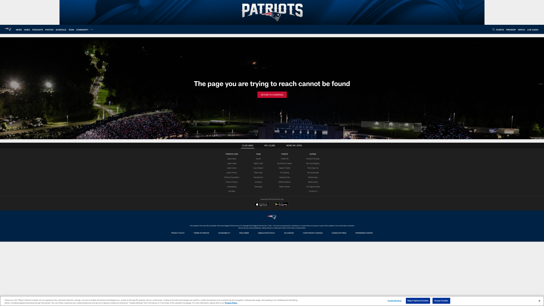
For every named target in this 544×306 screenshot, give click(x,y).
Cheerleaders (232, 187)
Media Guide (313, 182)
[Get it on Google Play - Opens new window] (281, 205)
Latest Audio (231, 168)
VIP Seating (284, 173)
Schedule (258, 182)
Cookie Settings (339, 233)
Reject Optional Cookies (418, 300)
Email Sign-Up (312, 168)
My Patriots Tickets (284, 163)
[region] (272, 301)
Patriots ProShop (312, 159)
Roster (258, 159)
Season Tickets (284, 168)
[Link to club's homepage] (8, 29)
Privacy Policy (178, 233)
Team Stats (258, 173)
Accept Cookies (441, 300)
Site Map (231, 191)
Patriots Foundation (231, 177)
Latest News (231, 159)
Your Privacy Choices (313, 233)
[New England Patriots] (272, 217)
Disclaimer (244, 233)
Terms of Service (201, 233)
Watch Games (284, 187)
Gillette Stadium (284, 182)
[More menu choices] (92, 29)
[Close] (539, 301)
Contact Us (313, 191)
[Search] (493, 29)
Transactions (258, 177)
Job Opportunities (313, 187)
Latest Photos (232, 173)
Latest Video (231, 163)
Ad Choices (289, 233)
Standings (258, 187)
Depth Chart (258, 163)
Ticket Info (285, 159)
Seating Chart (284, 177)
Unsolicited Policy (266, 233)
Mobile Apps (313, 177)
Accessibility (224, 233)
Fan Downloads (313, 173)
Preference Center (364, 233)
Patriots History (232, 182)
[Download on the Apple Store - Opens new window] (262, 204)
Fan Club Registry (313, 163)
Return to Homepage (272, 95)
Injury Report (258, 168)
